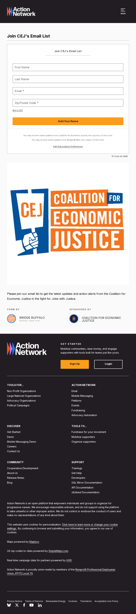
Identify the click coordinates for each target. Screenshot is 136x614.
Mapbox (34, 541)
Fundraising (78, 410)
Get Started (13, 432)
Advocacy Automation (84, 415)
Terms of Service (34, 601)
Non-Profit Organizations (21, 391)
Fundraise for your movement (89, 432)
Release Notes (15, 477)
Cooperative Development (22, 468)
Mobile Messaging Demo (21, 441)
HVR (69, 560)
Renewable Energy (56, 601)
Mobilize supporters (83, 436)
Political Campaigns (18, 405)
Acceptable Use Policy (106, 601)
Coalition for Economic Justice (101, 319)
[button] (123, 13)
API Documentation (83, 487)
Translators (86, 601)
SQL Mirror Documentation (87, 482)
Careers (11, 446)
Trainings (77, 468)
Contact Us (13, 451)
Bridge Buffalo (32, 317)
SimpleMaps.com (58, 550)
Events (75, 405)
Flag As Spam (121, 156)
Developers (78, 477)
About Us (12, 472)
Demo (10, 436)
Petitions (76, 400)
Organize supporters (84, 441)
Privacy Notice (14, 601)
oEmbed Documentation (86, 492)
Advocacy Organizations (21, 400)
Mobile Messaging (82, 395)
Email (74, 391)
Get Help (77, 472)
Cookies (72, 601)
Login (108, 363)
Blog (9, 482)
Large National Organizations (24, 395)
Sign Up (75, 363)
